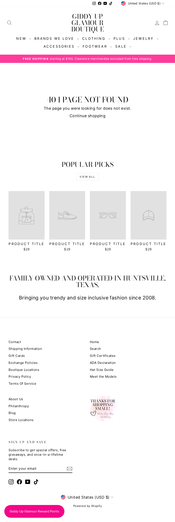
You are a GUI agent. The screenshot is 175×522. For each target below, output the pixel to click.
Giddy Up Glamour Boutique (87, 22)
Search (95, 349)
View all (87, 176)
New (22, 38)
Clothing (94, 38)
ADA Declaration (103, 363)
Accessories (60, 46)
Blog (12, 413)
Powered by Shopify (87, 506)
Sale (121, 46)
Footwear (96, 46)
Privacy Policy (20, 376)
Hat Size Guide (102, 370)
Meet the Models (103, 376)
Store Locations (21, 420)
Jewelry (144, 38)
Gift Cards (17, 356)
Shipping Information (25, 349)
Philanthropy (19, 406)
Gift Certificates (103, 356)
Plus (120, 38)
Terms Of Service (22, 384)
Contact (15, 342)
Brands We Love (55, 38)
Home (94, 342)
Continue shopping (88, 115)
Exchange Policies (23, 363)
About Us (16, 399)
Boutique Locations (24, 370)
